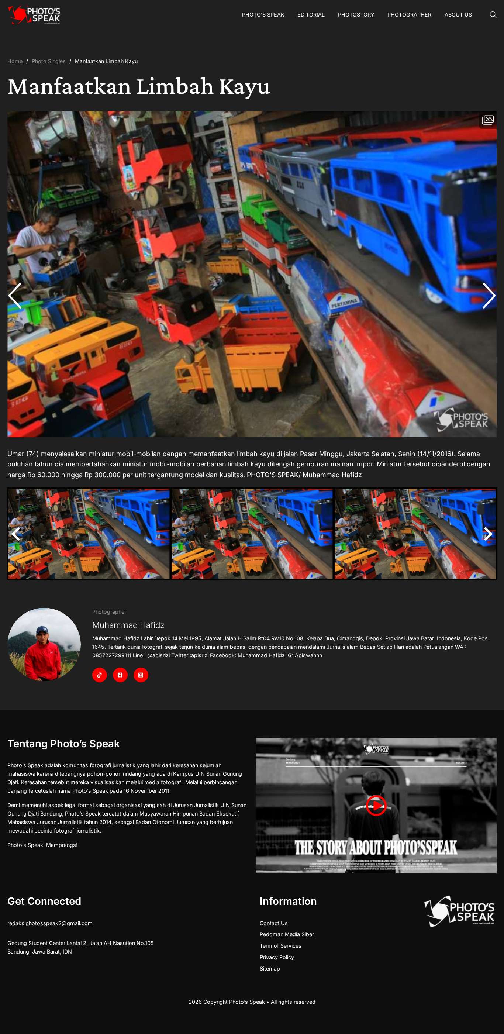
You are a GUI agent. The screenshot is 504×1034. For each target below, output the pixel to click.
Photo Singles (49, 61)
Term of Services (280, 945)
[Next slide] (487, 295)
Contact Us (274, 923)
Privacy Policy (277, 957)
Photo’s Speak (263, 14)
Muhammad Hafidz (128, 625)
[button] (88, 533)
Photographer (409, 14)
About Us (458, 14)
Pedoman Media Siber (287, 934)
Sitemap (270, 968)
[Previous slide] (16, 295)
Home (15, 61)
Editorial (311, 14)
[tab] (252, 571)
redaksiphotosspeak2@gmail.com (50, 923)
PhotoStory (356, 14)
